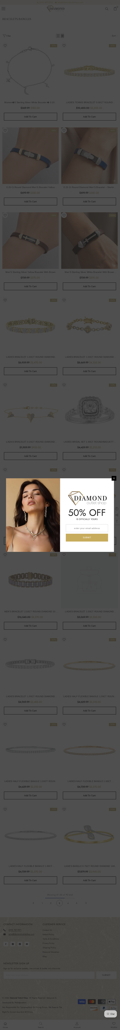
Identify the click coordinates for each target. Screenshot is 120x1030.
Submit (87, 537)
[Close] (114, 478)
